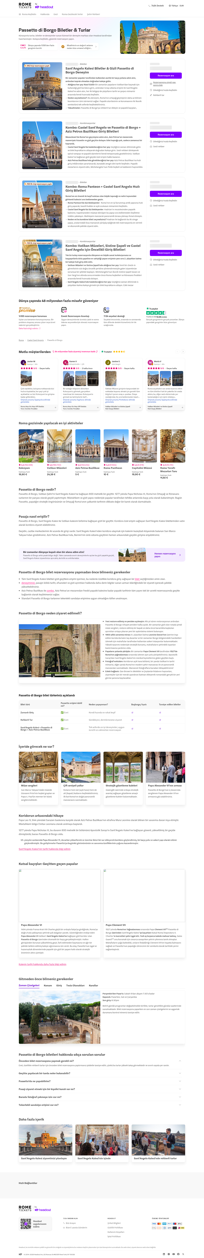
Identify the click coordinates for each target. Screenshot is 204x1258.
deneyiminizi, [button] (28, 582)
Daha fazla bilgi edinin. (28, 328)
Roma (21, 340)
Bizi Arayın (71, 1223)
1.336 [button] (74, 122)
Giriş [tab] (59, 985)
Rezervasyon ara (166, 73)
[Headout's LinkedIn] (164, 1254)
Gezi (56, 14)
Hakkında (44, 14)
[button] (26, 378)
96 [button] (73, 63)
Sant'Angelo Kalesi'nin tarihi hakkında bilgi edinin (44, 849)
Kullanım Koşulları (116, 1232)
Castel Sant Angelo (35, 340)
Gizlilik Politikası (115, 1227)
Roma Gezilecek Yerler (72, 14)
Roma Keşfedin (29, 14)
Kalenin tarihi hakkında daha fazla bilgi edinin (42, 964)
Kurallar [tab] (93, 985)
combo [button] (50, 590)
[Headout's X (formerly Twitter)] (183, 1254)
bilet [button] (137, 579)
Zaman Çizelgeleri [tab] (29, 985)
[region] (42, 86)
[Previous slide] (25, 86)
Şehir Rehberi (93, 14)
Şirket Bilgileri (114, 1223)
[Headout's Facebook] (178, 1254)
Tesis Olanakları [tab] (75, 985)
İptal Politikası (114, 1236)
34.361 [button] (75, 241)
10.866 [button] (75, 182)
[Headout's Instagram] (169, 1254)
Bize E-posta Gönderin (76, 1227)
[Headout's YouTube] (173, 1254)
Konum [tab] (48, 985)
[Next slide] (58, 86)
